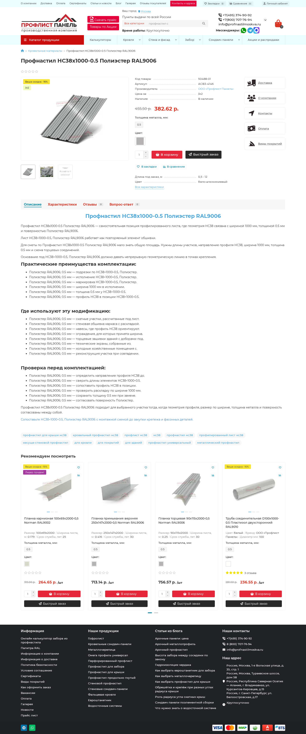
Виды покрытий (33, 681)
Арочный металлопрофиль (175, 644)
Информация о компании (40, 653)
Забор (189, 39)
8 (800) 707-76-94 (239, 644)
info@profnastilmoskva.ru (240, 24)
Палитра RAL (30, 648)
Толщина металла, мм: (151, 117)
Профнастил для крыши (106, 672)
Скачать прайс (105, 20)
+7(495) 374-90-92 (237, 15)
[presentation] (21, 535)
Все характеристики (149, 187)
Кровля (128, 39)
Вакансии (28, 693)
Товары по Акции (103, 27)
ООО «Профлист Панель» (216, 88)
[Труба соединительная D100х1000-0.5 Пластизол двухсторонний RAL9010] (254, 489)
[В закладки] (79, 467)
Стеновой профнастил (105, 683)
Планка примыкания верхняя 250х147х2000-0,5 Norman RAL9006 (117, 520)
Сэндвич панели (221, 39)
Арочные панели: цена (172, 638)
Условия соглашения (36, 670)
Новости (27, 709)
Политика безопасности (39, 664)
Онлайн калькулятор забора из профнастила (44, 640)
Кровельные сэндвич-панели (109, 644)
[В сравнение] (79, 475)
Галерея (131, 3)
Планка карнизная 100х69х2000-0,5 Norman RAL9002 (51, 520)
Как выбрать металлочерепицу (178, 676)
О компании (28, 3)
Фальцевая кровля (102, 694)
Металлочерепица (101, 649)
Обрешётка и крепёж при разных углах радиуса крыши (184, 689)
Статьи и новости (101, 3)
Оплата (60, 3)
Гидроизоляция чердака (173, 664)
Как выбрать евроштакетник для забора (185, 670)
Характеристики (62, 204)
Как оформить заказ (36, 687)
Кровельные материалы (45, 50)
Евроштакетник (99, 700)
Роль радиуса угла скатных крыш (180, 696)
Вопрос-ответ (123, 204)
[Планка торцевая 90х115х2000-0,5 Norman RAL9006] (186, 489)
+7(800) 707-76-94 (237, 20)
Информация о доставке (39, 659)
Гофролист (96, 638)
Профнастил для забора (106, 666)
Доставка (46, 3)
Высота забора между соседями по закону (181, 657)
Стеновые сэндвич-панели (108, 689)
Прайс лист (29, 715)
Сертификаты (78, 3)
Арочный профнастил (171, 649)
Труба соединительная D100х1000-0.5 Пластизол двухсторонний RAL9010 (252, 523)
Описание (33, 204)
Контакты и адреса (183, 3)
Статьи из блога (168, 631)
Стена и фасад (159, 39)
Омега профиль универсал (108, 655)
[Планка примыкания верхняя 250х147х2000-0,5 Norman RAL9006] (119, 489)
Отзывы (92, 204)
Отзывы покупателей (153, 3)
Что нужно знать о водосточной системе (185, 708)
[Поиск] (204, 23)
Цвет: (139, 132)
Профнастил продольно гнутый (112, 677)
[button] (150, 612)
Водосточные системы (105, 705)
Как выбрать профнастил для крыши (182, 681)
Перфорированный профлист (110, 660)
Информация (32, 631)
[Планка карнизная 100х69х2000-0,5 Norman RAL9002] (52, 489)
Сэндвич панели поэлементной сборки (184, 702)
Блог (118, 3)
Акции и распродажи (263, 39)
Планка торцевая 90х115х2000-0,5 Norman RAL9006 (184, 520)
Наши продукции (103, 631)
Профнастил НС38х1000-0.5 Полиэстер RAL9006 (153, 216)
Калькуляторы (100, 39)
